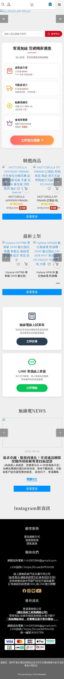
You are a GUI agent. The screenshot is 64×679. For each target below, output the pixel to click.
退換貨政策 (32, 540)
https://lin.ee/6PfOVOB (39, 567)
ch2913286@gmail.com (41, 560)
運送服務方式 (32, 536)
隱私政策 (32, 543)
